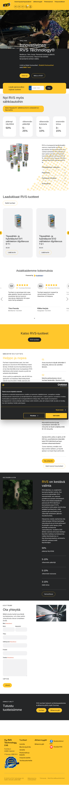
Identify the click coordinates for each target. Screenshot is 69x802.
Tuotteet (41, 712)
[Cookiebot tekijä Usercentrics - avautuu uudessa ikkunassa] (59, 385)
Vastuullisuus (48, 596)
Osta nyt (24, 76)
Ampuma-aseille (24, 760)
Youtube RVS (59, 749)
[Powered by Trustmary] (34, 276)
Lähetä (7, 687)
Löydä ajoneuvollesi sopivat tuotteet (16, 88)
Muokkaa (33, 415)
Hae (49, 88)
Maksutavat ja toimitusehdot (32, 781)
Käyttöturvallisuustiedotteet (56, 780)
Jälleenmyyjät (55, 712)
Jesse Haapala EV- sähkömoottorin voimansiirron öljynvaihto (22, 109)
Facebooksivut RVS (57, 744)
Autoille (22, 746)
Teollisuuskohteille (25, 762)
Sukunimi (18, 628)
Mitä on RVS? (38, 76)
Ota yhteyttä (48, 463)
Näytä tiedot (59, 410)
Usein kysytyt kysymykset (54, 468)
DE (19, 7)
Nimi (4, 628)
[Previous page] (1, 300)
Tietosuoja (43, 780)
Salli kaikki (56, 415)
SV (23, 7)
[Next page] (67, 300)
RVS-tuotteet (34, 341)
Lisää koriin (12, 252)
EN (15, 7)
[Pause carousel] (34, 320)
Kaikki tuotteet (10, 203)
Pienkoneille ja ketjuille (24, 756)
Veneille (22, 752)
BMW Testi (27, 67)
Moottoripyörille (25, 749)
